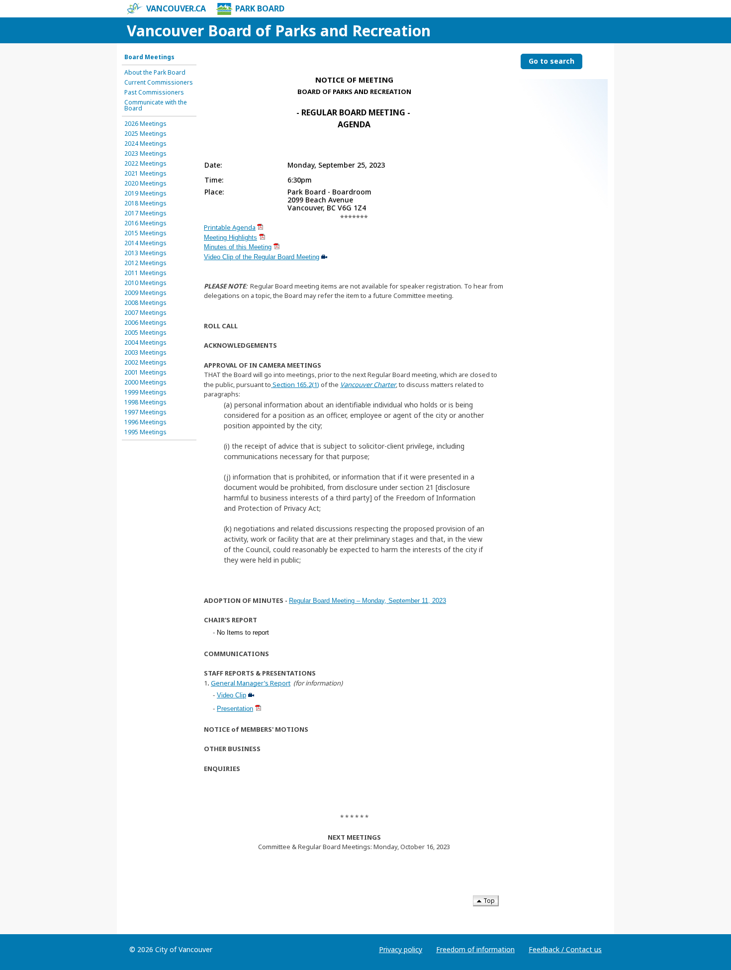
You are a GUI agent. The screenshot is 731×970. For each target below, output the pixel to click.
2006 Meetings (145, 322)
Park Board (259, 8)
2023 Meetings (145, 153)
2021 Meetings (145, 173)
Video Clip (231, 695)
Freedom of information (475, 949)
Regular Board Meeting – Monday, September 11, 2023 (367, 600)
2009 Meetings (145, 293)
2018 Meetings (145, 203)
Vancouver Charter (368, 384)
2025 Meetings (145, 133)
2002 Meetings (145, 362)
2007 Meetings (145, 312)
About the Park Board (154, 72)
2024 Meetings (145, 143)
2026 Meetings (145, 123)
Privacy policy (400, 949)
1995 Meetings (145, 432)
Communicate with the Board (155, 105)
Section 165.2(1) (295, 384)
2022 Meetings (145, 163)
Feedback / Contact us (565, 949)
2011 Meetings (145, 273)
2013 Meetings (145, 253)
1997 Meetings (145, 412)
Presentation (235, 708)
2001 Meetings (145, 372)
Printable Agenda (230, 227)
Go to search (551, 61)
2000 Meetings (145, 382)
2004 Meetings (145, 342)
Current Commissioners (158, 82)
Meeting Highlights (230, 237)
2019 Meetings (145, 193)
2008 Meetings (145, 302)
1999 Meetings (145, 392)
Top (488, 900)
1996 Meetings (145, 422)
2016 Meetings (145, 223)
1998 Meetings (145, 402)
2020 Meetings (145, 183)
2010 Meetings (145, 283)
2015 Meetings (145, 233)
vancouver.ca (176, 8)
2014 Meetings (145, 243)
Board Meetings (149, 57)
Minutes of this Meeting (238, 247)
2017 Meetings (145, 213)
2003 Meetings (145, 352)
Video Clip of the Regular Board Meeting (261, 257)
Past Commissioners (154, 92)
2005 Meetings (145, 332)
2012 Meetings (145, 263)
